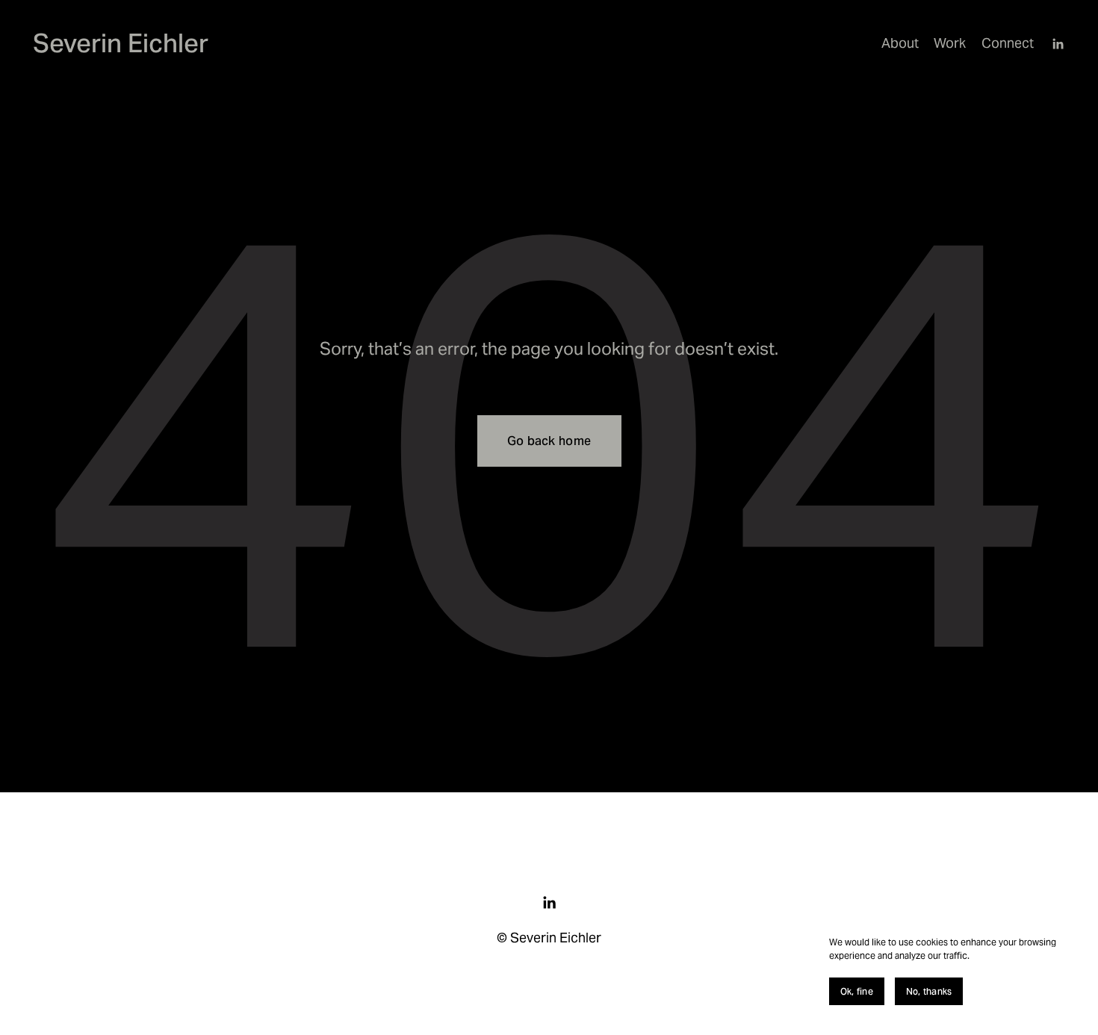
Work (950, 43)
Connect (1007, 43)
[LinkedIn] (1057, 44)
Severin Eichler (120, 43)
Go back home (549, 441)
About (900, 43)
